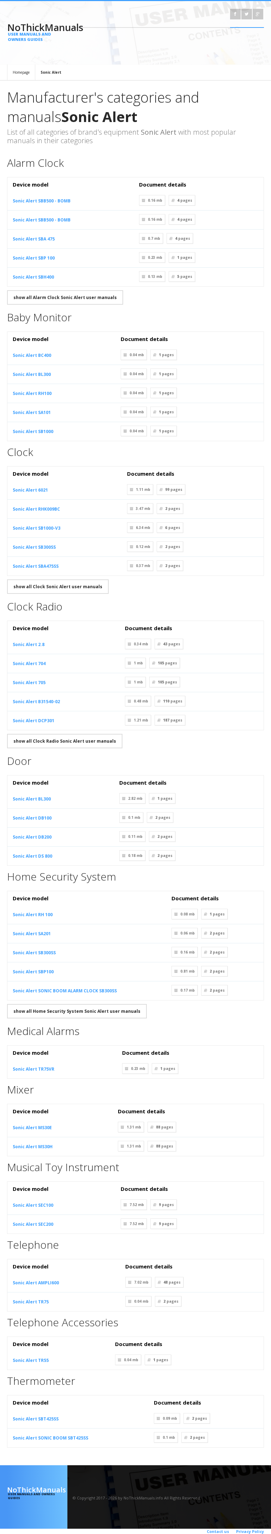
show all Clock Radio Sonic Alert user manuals (64, 741)
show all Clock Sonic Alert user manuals (57, 587)
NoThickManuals (37, 31)
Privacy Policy (250, 1531)
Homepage (21, 72)
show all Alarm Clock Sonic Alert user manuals (65, 297)
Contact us (218, 1531)
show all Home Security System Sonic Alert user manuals (76, 1011)
